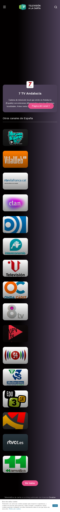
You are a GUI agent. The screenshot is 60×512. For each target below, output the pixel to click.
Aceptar (55, 505)
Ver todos (30, 483)
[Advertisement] (30, 45)
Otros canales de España (18, 118)
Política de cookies (15, 509)
